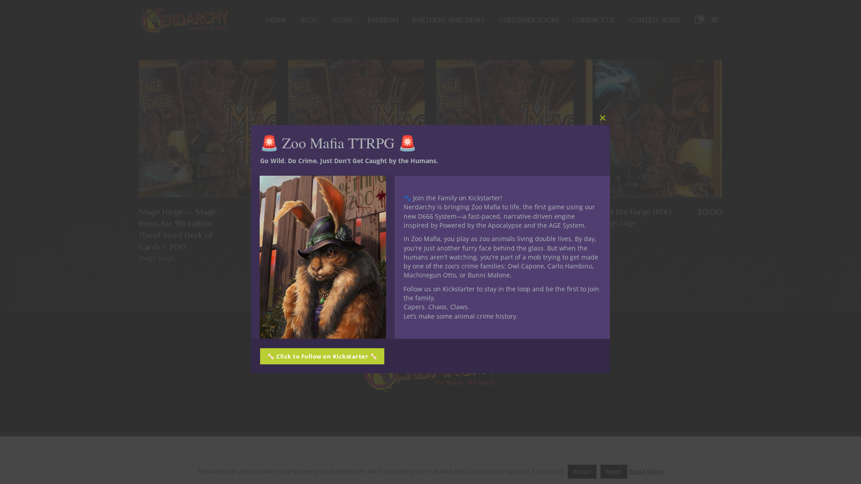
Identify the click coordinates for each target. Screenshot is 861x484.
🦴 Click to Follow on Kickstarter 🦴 (322, 356)
